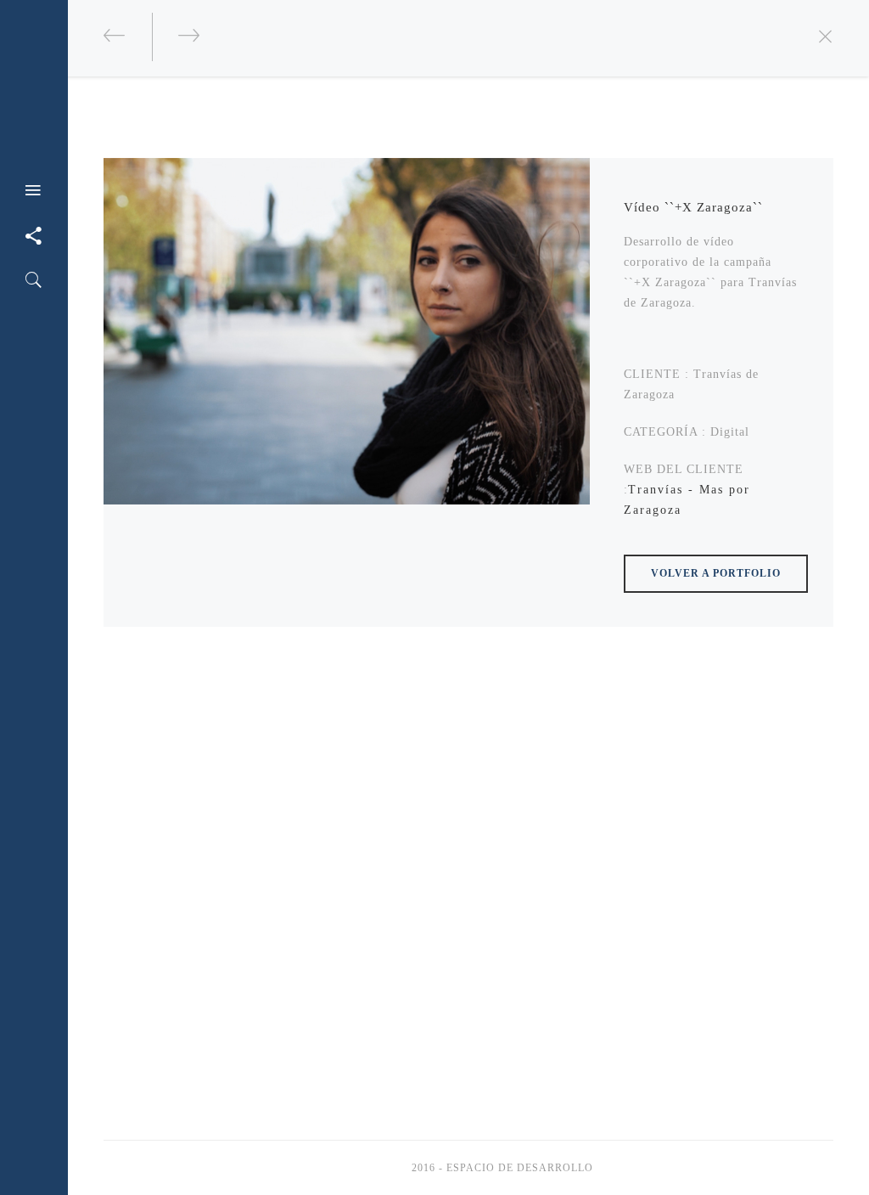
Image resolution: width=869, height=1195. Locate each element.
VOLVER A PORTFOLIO (716, 573)
